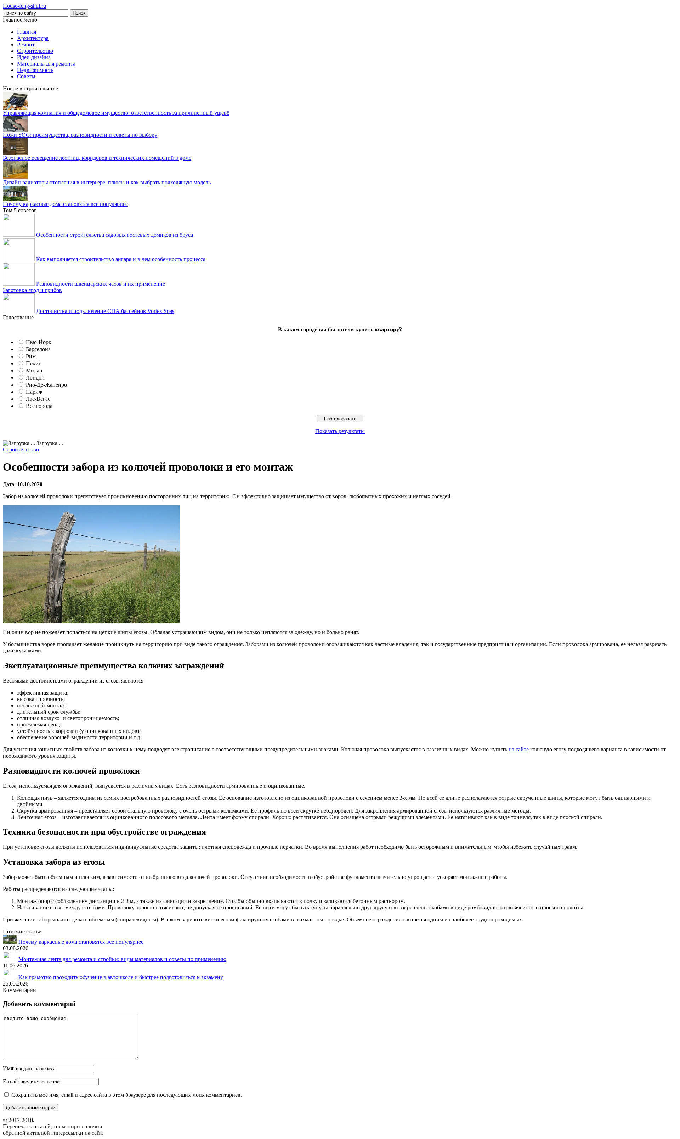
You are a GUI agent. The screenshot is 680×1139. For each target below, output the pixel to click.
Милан (34, 370)
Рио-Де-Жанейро (46, 385)
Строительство (35, 51)
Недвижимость (35, 70)
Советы (26, 76)
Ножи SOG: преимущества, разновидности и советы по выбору (80, 135)
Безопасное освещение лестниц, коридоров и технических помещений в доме (97, 158)
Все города (39, 406)
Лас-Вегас (38, 399)
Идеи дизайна (34, 57)
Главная (26, 32)
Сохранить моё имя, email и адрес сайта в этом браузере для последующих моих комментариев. (126, 1095)
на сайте (519, 749)
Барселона (38, 349)
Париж (34, 392)
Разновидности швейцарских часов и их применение (100, 284)
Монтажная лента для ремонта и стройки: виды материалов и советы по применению (122, 959)
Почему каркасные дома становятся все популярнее (65, 204)
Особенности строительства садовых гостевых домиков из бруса (114, 235)
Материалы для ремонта (46, 64)
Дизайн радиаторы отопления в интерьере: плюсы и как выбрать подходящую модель (107, 182)
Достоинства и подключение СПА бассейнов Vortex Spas (105, 311)
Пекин (34, 363)
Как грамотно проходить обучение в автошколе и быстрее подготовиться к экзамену (120, 977)
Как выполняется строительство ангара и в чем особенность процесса (120, 259)
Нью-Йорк (38, 342)
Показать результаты (340, 431)
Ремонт (26, 44)
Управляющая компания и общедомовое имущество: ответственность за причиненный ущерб (116, 113)
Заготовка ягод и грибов (32, 290)
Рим (31, 356)
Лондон (35, 378)
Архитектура (33, 38)
